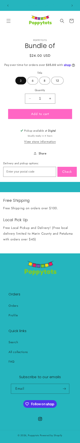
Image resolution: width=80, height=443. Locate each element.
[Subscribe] (64, 389)
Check (67, 171)
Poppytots (33, 435)
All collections (18, 352)
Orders (13, 306)
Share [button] (43, 153)
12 (57, 80)
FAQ (12, 361)
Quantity (40, 90)
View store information (40, 141)
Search (13, 342)
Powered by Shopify (51, 435)
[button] (8, 21)
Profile (13, 315)
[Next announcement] (72, 5)
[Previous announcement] (8, 5)
